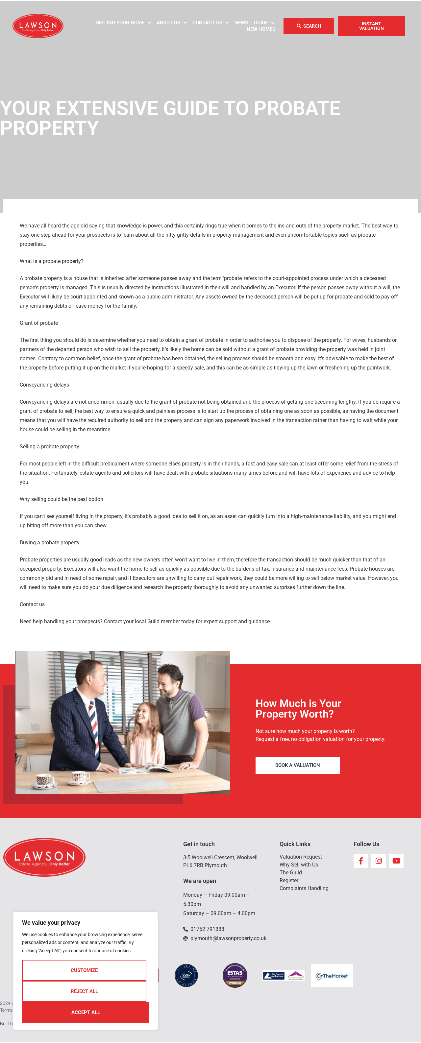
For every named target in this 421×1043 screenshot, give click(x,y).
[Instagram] (378, 861)
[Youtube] (396, 861)
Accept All (85, 1012)
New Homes (261, 29)
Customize (84, 970)
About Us (168, 23)
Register (289, 880)
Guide (261, 23)
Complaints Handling (304, 888)
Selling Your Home (120, 23)
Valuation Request (301, 857)
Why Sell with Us (299, 865)
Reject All (84, 991)
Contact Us (207, 23)
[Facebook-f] (361, 861)
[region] (85, 971)
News (241, 23)
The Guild (291, 872)
